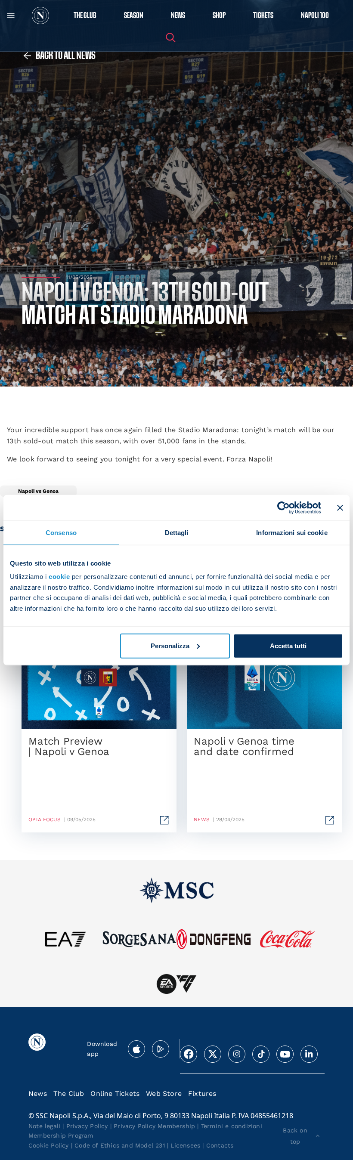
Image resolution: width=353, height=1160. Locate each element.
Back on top (295, 1136)
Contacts (220, 1145)
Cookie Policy (48, 1145)
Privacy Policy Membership (154, 1126)
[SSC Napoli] (40, 15)
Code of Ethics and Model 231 (119, 1145)
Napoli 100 (315, 15)
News (37, 1093)
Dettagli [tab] (177, 532)
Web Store (164, 1093)
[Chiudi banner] (340, 507)
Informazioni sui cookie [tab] (291, 532)
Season (133, 15)
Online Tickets (114, 1093)
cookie (59, 576)
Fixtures (202, 1093)
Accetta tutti (288, 646)
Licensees (185, 1145)
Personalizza (170, 646)
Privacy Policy (87, 1126)
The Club (68, 1093)
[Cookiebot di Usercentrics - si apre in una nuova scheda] (283, 507)
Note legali (44, 1126)
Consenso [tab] (61, 532)
